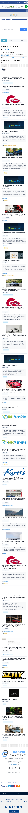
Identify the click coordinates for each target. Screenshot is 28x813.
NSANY (7, 49)
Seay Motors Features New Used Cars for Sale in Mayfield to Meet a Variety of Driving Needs (14, 680)
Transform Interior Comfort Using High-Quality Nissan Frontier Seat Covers (13, 424)
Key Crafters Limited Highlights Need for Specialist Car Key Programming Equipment (13, 717)
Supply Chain (10, 145)
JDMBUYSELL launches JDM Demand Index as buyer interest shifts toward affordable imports (13, 735)
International (17, 43)
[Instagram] (18, 768)
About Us (5, 793)
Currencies (12, 43)
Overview (4, 43)
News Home (3, 11)
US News (18, 11)
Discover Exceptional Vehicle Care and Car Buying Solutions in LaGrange (12, 364)
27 (26, 65)
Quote (5, 57)
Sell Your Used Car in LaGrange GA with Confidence (12, 186)
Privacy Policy (22, 762)
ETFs (16, 40)
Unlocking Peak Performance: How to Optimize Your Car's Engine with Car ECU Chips (13, 450)
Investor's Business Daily (6, 529)
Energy (6, 633)
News (3, 2)
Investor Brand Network (6, 411)
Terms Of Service (14, 764)
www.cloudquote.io (14, 759)
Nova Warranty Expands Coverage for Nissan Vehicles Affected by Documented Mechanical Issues (13, 597)
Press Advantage (5, 117)
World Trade (14, 145)
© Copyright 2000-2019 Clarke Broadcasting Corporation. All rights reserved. (14, 802)
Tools (22, 40)
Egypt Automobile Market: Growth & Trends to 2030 (13, 233)
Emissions (6, 464)
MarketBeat (5, 273)
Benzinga (4, 402)
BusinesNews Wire (6, 92)
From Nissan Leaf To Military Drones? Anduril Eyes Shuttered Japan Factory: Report (13, 542)
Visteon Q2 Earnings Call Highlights (11, 260)
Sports (9, 2)
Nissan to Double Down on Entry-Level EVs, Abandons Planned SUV (12, 406)
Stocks (10, 40)
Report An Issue (21, 793)
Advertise (11, 793)
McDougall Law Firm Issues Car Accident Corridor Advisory (12, 158)
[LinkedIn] (15, 768)
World (23, 11)
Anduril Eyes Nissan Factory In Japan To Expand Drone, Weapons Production (14, 518)
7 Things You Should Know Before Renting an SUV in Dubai (13, 87)
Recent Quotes (5, 33)
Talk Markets (5, 143)
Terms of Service (10, 799)
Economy (6, 145)
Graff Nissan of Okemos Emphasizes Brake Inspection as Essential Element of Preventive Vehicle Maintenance (13, 309)
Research (22, 57)
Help (16, 793)
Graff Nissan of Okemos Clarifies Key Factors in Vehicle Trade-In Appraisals (13, 105)
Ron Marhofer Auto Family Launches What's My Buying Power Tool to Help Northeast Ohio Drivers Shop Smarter (13, 649)
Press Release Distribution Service (8, 505)
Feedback (14, 811)
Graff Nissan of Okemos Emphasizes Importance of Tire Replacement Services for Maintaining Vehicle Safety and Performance (14, 567)
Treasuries (22, 43)
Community (17, 2)
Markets (4, 40)
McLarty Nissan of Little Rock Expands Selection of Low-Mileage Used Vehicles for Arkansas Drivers (14, 500)
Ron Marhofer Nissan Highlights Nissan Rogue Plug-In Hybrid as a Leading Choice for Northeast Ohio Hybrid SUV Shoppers (13, 625)
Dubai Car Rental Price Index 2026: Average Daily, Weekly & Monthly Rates (13, 130)
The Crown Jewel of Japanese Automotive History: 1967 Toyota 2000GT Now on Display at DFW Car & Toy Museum (14, 335)
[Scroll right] (27, 2)
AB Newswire (5, 220)
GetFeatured (5, 484)
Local (9, 11)
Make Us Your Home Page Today (9, 782)
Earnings (8, 275)
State (13, 11)
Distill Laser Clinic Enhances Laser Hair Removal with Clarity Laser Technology (14, 698)
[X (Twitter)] (9, 768)
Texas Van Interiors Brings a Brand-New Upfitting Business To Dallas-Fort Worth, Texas (13, 77)
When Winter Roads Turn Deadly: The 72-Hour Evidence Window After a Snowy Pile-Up (13, 215)
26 (24, 65)
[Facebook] (12, 768)
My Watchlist (14, 33)
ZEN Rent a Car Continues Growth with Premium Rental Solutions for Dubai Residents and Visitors (14, 660)
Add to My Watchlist (5, 55)
